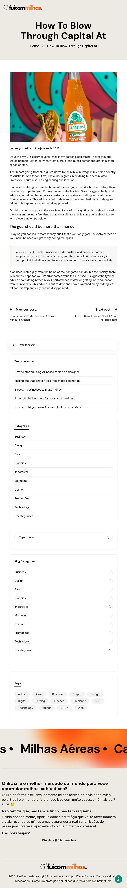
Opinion (19, 489)
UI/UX (65, 707)
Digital (22, 701)
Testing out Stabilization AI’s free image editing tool (47, 380)
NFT (98, 701)
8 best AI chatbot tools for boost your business (44, 398)
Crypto (77, 694)
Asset (39, 694)
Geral (17, 454)
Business (20, 436)
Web (81, 707)
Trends (46, 707)
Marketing (20, 480)
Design (18, 445)
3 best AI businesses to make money (38, 389)
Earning (40, 701)
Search (108, 537)
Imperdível (21, 472)
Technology (22, 507)
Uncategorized (23, 516)
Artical (22, 694)
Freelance (80, 701)
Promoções (21, 498)
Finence (59, 701)
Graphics (20, 463)
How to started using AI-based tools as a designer (46, 372)
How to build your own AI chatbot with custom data (47, 407)
